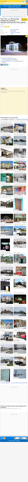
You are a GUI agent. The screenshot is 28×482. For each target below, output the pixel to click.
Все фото (12, 119)
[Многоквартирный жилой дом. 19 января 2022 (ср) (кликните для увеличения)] (7, 128)
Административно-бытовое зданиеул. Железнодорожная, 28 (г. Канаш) (8, 343)
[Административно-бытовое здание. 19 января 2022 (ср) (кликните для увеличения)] (20, 178)
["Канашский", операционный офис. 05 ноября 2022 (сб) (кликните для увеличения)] (20, 128)
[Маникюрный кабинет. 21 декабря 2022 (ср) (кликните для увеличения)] (18, 204)
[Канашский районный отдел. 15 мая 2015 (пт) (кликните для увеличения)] (20, 190)
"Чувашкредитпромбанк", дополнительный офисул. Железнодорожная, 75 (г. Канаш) (10, 184)
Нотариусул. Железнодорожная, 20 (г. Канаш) (8, 330)
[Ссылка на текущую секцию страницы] (26, 22)
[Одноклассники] (3, 65)
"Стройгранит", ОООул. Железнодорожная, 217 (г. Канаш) (8, 318)
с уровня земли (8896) (15, 32)
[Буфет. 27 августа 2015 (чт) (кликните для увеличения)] (7, 178)
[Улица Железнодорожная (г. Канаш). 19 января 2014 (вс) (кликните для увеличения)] (7, 231)
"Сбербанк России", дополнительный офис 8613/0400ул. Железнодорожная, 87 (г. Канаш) (11, 160)
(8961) (14, 29)
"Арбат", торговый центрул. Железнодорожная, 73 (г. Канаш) (8, 293)
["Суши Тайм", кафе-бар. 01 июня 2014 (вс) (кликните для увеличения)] (7, 140)
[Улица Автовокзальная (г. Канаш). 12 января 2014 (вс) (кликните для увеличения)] (20, 349)
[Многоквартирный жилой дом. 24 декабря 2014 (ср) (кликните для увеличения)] (20, 271)
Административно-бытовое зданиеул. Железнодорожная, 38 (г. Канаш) (8, 147)
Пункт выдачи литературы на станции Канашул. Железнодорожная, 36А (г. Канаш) (10, 306)
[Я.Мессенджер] (5, 65)
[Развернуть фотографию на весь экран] (26, 36)
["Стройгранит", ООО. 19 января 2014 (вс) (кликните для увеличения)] (7, 324)
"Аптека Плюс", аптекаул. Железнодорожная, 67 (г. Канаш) (8, 278)
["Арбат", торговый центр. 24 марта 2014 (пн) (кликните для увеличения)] (7, 299)
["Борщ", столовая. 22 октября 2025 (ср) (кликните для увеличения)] (20, 361)
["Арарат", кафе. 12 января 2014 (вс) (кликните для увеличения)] (20, 259)
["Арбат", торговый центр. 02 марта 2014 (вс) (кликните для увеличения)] (20, 299)
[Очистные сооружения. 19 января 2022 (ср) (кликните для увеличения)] (20, 153)
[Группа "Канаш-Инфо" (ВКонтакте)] (27, 1)
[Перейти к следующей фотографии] (24, 19)
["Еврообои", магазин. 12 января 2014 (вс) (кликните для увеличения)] (20, 324)
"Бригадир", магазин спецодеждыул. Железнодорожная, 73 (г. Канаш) (8, 237)
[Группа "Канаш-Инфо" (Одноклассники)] (27, 3)
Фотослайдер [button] (5, 119)
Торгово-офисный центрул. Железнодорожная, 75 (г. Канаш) (8, 253)
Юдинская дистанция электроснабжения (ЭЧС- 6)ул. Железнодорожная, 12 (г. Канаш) (11, 355)
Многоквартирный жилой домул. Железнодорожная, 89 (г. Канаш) (8, 122)
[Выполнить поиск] (1, 3)
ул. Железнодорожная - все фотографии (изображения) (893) (14, 382)
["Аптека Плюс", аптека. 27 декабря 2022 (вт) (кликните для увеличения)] (5, 285)
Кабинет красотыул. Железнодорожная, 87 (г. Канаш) (8, 368)
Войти (5, 1)
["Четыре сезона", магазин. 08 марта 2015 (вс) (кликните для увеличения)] (20, 165)
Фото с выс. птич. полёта (22, 119)
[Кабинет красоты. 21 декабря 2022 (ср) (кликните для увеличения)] (5, 375)
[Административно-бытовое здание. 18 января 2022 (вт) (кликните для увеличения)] (7, 349)
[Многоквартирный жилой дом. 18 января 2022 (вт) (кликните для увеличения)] (7, 218)
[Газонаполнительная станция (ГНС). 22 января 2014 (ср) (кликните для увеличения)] (20, 373)
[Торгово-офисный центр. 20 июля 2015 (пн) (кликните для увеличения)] (7, 259)
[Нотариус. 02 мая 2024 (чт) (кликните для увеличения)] (7, 336)
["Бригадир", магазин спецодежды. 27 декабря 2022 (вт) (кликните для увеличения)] (5, 245)
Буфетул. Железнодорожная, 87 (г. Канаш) (8, 172)
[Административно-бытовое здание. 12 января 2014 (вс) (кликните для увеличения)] (20, 140)
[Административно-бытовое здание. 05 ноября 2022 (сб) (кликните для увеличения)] (7, 153)
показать (12, 33)
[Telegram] (7, 65)
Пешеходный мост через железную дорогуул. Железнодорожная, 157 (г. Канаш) (10, 265)
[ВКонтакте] (1, 65)
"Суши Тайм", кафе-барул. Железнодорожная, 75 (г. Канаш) (8, 135)
